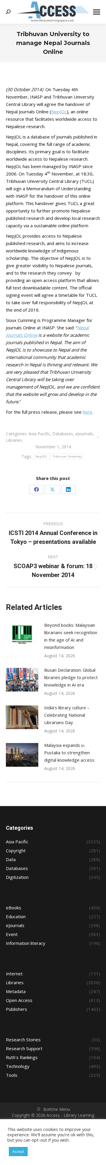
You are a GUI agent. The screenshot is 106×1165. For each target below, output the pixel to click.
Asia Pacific (39, 433)
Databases (62, 433)
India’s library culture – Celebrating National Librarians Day (67, 715)
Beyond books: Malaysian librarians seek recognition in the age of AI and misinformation (70, 636)
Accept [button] (18, 1151)
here (87, 412)
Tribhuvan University (67, 456)
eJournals (84, 433)
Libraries (14, 440)
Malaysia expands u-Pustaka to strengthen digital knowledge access (69, 752)
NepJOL (59, 112)
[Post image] (22, 635)
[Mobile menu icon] (96, 12)
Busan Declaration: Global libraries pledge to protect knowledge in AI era (71, 677)
